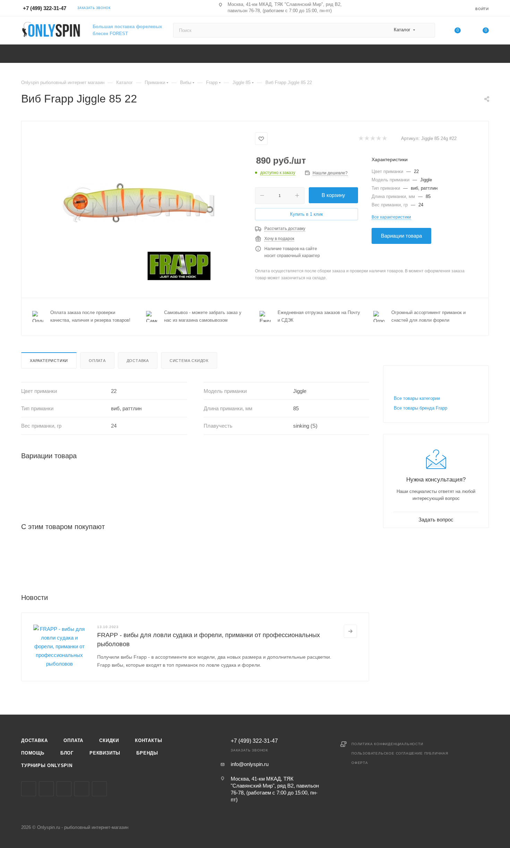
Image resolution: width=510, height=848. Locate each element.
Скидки (109, 740)
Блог (67, 753)
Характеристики (49, 361)
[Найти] (426, 30)
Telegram (64, 788)
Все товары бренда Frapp (420, 408)
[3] (372, 138)
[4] (378, 138)
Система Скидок (189, 361)
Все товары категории (417, 398)
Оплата (97, 361)
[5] (384, 138)
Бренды (147, 753)
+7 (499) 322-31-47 (44, 8)
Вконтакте (28, 788)
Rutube (99, 788)
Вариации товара (401, 236)
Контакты (148, 740)
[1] (361, 138)
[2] (366, 138)
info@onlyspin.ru (250, 764)
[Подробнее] (350, 631)
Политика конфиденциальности (387, 744)
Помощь (32, 753)
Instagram (46, 788)
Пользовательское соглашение (387, 753)
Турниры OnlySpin (47, 765)
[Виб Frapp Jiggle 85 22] (138, 209)
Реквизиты (105, 753)
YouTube (81, 788)
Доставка (138, 361)
